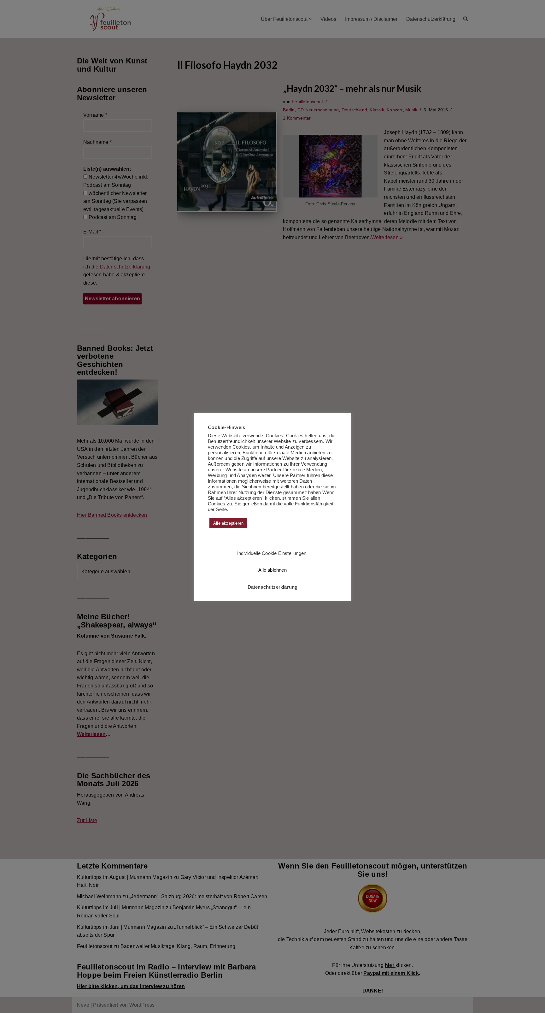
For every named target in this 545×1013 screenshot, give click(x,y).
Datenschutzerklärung (273, 587)
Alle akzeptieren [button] (228, 523)
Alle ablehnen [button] (272, 570)
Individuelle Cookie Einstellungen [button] (272, 553)
